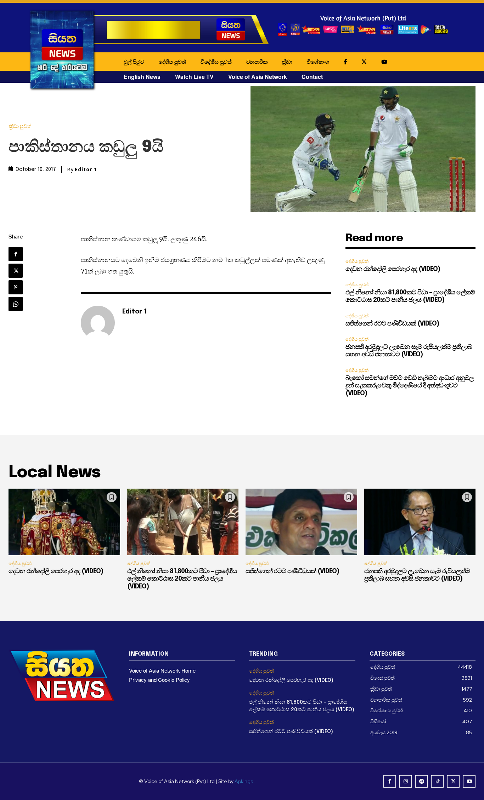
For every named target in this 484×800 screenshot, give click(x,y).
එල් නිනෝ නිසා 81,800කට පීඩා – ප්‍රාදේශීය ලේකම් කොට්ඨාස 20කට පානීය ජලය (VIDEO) (182, 579)
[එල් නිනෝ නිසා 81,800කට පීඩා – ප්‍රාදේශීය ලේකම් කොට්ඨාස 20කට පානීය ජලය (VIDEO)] (183, 522)
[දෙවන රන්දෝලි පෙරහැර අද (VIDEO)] (64, 522)
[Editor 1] (98, 323)
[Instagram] (405, 781)
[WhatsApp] (16, 304)
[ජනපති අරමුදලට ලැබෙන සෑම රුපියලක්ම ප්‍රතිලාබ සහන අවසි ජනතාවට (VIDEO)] (420, 522)
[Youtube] (469, 781)
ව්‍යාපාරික (257, 61)
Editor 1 (86, 169)
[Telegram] (421, 781)
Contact (312, 77)
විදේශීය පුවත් (216, 61)
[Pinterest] (16, 287)
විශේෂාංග (318, 61)
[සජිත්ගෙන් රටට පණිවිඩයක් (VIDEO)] (301, 522)
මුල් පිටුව (134, 61)
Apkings (244, 781)
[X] (16, 271)
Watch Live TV (194, 77)
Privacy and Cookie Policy (159, 679)
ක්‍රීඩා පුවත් (20, 126)
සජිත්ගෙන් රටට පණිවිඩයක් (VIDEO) (392, 324)
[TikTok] (437, 781)
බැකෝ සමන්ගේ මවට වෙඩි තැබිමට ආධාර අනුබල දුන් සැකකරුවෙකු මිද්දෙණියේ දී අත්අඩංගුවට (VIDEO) (409, 386)
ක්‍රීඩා (287, 61)
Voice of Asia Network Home (162, 670)
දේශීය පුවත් (172, 61)
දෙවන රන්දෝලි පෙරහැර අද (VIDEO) (392, 269)
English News (142, 77)
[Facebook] (16, 254)
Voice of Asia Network (257, 77)
